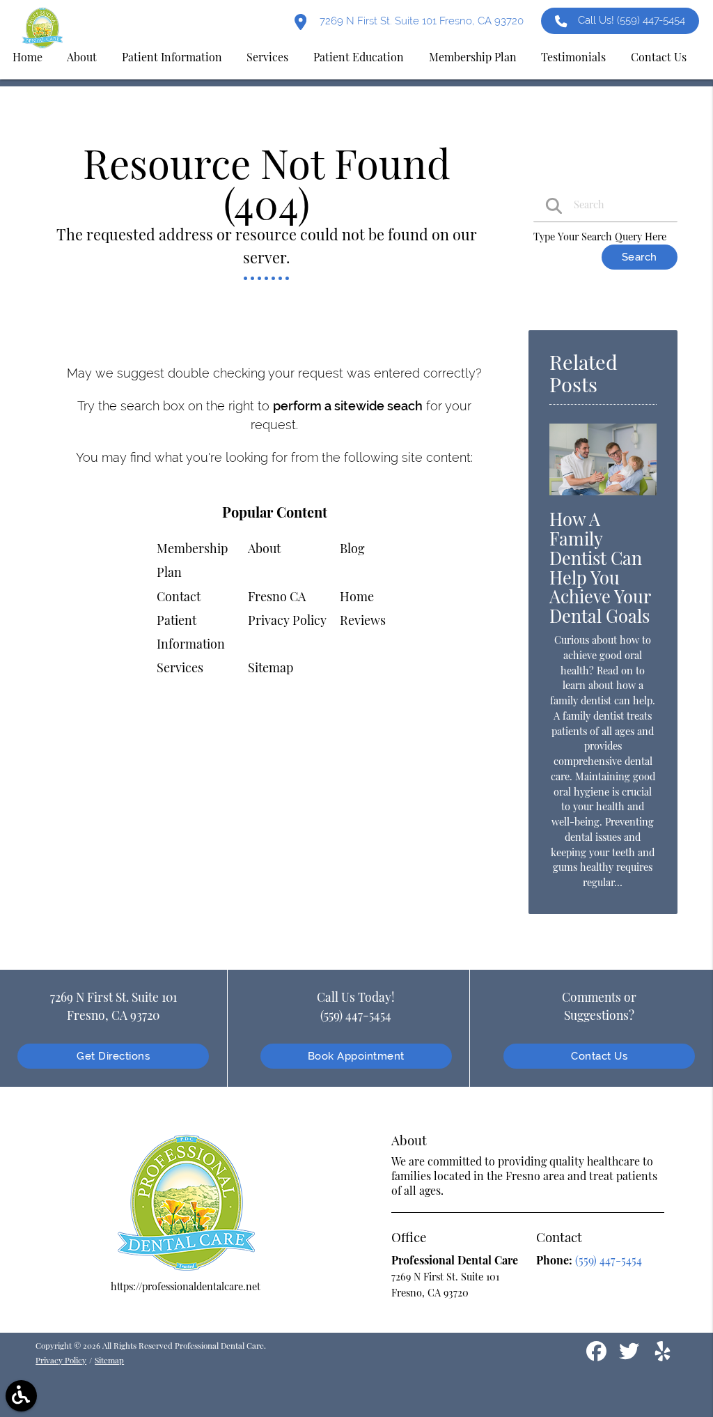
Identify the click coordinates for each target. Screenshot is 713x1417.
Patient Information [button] (172, 56)
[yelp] (662, 1356)
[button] (21, 1395)
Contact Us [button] (659, 56)
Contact (179, 596)
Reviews (363, 620)
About (264, 548)
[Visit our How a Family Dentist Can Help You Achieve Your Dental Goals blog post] (603, 498)
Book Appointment (356, 1056)
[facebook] (597, 1356)
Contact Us (599, 1056)
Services (180, 667)
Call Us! (631, 20)
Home (357, 596)
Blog (352, 548)
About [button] (82, 56)
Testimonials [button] (573, 56)
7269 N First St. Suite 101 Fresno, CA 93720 (420, 20)
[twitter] (630, 1356)
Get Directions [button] (113, 1056)
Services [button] (267, 56)
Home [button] (27, 56)
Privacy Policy (287, 620)
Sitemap (270, 667)
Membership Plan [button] (473, 56)
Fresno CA (277, 596)
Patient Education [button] (358, 56)
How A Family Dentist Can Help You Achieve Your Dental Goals (599, 567)
